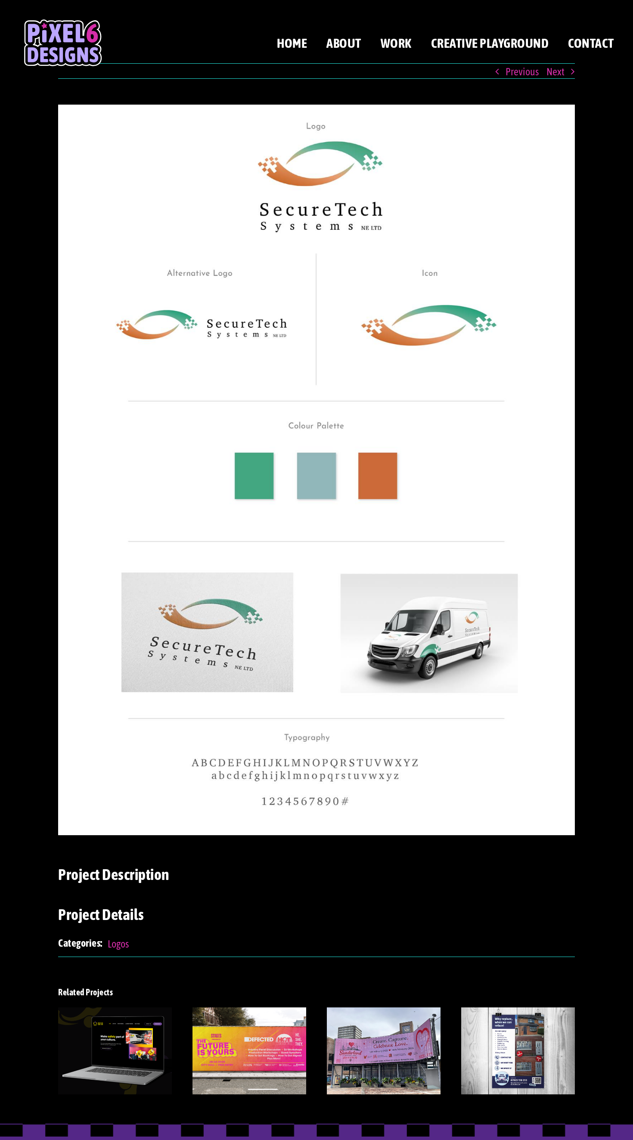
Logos (118, 943)
